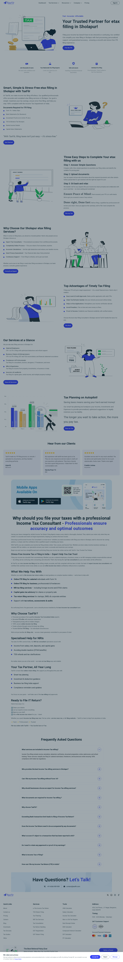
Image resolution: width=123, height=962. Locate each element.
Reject (105, 957)
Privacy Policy (17, 959)
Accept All (95, 957)
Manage (115, 957)
